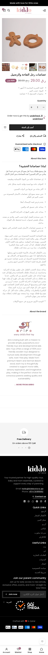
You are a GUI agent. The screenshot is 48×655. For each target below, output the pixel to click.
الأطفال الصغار (40, 515)
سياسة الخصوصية (39, 568)
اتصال (43, 563)
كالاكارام (42, 537)
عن (44, 551)
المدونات (42, 559)
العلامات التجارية (39, 555)
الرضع (43, 511)
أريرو (44, 524)
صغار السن (41, 520)
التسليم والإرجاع (36, 136)
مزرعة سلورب (40, 532)
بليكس (43, 528)
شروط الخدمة (40, 572)
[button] (5, 127)
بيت (44, 546)
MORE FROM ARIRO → (24, 384)
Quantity (41, 100)
